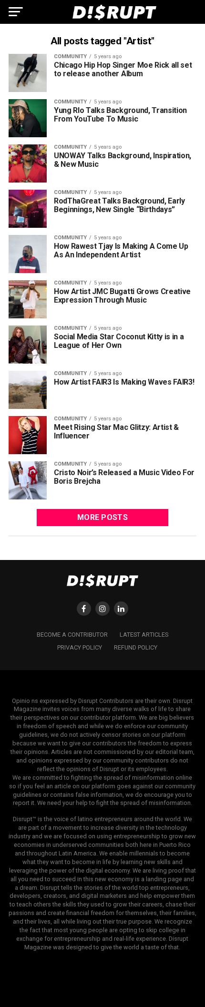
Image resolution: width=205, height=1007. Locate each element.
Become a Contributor (72, 634)
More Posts (102, 517)
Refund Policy (135, 647)
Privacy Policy (79, 647)
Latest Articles (144, 634)
